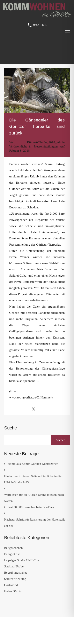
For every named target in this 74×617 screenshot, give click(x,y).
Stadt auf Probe (14, 566)
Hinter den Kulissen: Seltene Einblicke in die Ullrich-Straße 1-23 (32, 479)
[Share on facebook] (26, 409)
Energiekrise (12, 554)
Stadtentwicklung (15, 578)
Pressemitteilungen (46, 146)
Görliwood (11, 585)
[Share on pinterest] (47, 409)
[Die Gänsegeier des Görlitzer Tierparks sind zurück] (37, 90)
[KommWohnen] (37, 16)
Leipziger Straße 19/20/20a (21, 560)
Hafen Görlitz (13, 591)
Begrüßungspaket (15, 572)
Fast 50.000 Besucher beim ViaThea (31, 507)
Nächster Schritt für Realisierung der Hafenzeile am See (34, 522)
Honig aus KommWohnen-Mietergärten (33, 463)
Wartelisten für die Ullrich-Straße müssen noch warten (34, 498)
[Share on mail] (40, 409)
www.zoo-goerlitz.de (22, 397)
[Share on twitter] (33, 409)
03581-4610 (40, 24)
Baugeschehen (13, 547)
